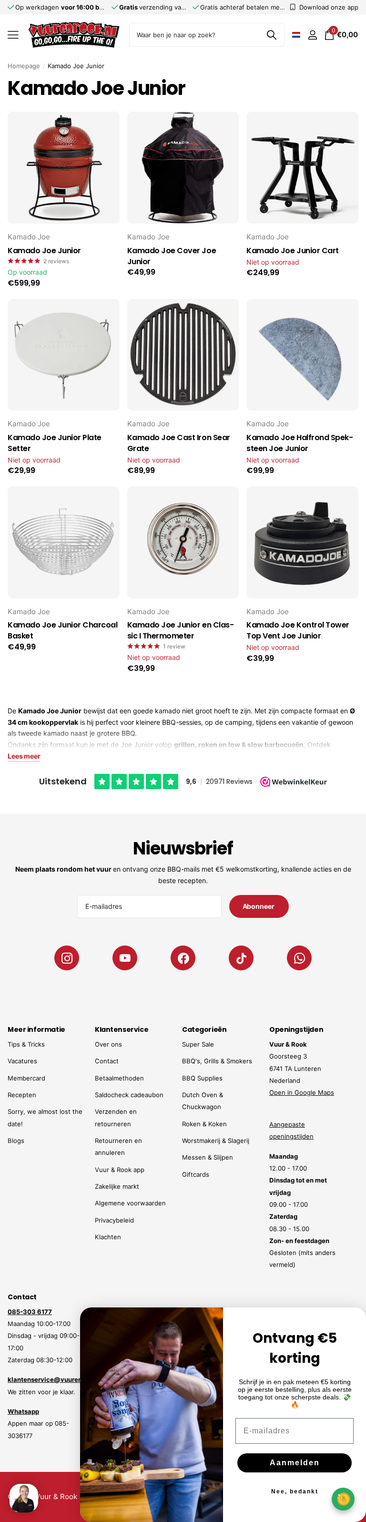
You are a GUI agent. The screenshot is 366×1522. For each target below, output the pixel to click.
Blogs (16, 1140)
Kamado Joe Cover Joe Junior (171, 256)
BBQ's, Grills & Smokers (217, 1061)
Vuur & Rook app (119, 1169)
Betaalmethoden (119, 1078)
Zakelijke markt (117, 1186)
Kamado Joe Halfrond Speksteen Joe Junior (299, 443)
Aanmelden (295, 1463)
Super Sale (198, 1044)
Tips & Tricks (26, 1044)
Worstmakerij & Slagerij (215, 1140)
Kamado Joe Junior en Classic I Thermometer (180, 630)
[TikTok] (241, 958)
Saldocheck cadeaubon (129, 1095)
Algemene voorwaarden (130, 1203)
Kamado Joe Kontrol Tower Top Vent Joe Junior (297, 630)
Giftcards (195, 1174)
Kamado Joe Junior (44, 251)
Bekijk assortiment (13, 35)
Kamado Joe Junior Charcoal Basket (63, 630)
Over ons (108, 1044)
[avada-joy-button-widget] (343, 1499)
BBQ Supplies (202, 1078)
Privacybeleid (114, 1220)
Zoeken (271, 35)
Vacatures (22, 1061)
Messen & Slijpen (207, 1157)
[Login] (312, 35)
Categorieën (204, 1029)
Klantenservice (121, 1029)
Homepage (24, 66)
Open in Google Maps (301, 1092)
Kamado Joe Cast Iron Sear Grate (178, 443)
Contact (107, 1061)
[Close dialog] (352, 1320)
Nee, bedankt (294, 1491)
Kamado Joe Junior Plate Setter (55, 443)
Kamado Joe (29, 236)
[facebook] (183, 958)
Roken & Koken (204, 1124)
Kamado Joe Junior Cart (292, 251)
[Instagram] (66, 958)
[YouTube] (124, 958)
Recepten (22, 1095)
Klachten (108, 1237)
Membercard (26, 1078)
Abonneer (259, 906)
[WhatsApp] (299, 958)
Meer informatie (36, 1029)
